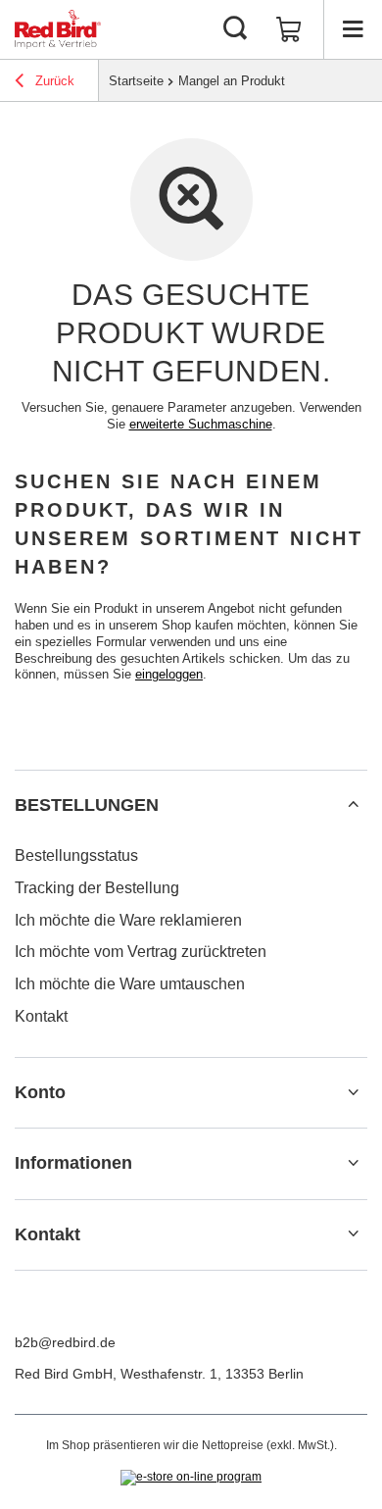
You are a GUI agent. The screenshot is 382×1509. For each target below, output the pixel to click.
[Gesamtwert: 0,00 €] (289, 29)
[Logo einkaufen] (58, 29)
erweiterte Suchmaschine (200, 424)
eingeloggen (169, 674)
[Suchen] (235, 29)
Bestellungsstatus (76, 855)
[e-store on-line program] (191, 1477)
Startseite (136, 81)
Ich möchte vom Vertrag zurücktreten (140, 951)
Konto (40, 1092)
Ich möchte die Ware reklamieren (128, 920)
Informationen (73, 1163)
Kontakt (41, 1016)
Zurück (52, 81)
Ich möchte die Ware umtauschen (130, 984)
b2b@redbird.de (65, 1342)
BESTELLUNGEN (87, 805)
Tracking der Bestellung (97, 888)
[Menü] (352, 29)
